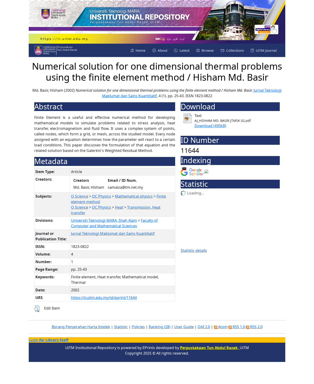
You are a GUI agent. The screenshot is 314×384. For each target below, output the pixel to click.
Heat (119, 207)
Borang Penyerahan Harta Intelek (81, 326)
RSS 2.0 (256, 326)
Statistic (121, 326)
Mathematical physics (134, 196)
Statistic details (194, 250)
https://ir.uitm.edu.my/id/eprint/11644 (104, 297)
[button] (37, 308)
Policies (138, 326)
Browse (207, 50)
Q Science (79, 196)
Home (140, 50)
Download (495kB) (210, 125)
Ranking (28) (159, 326)
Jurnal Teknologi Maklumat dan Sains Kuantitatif (113, 233)
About (162, 50)
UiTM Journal (266, 50)
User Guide (184, 326)
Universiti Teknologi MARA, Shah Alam (104, 220)
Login (48, 339)
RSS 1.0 (238, 326)
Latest (184, 50)
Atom (222, 326)
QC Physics (101, 196)
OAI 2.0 (204, 326)
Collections (234, 50)
